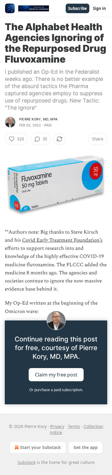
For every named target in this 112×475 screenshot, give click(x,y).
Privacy (57, 426)
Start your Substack (40, 447)
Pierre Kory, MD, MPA (38, 119)
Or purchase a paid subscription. (56, 389)
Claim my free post (56, 374)
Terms (74, 426)
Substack (27, 462)
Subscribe (77, 8)
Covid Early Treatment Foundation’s (62, 240)
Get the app (85, 447)
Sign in (99, 8)
